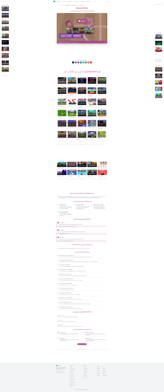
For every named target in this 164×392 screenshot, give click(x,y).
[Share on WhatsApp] (83, 62)
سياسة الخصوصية (85, 368)
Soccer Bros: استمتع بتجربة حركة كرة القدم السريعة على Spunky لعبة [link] (75, 5)
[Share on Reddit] (88, 62)
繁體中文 (98, 368)
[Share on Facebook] (76, 62)
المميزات (84, 373)
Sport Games (63, 5)
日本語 (104, 368)
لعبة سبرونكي (82, 1)
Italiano (104, 373)
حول (84, 378)
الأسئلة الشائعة (85, 377)
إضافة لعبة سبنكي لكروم (59, 370)
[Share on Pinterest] (91, 62)
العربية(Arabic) (105, 375)
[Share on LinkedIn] (81, 62)
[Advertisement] (5, 89)
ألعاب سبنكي (88, 1)
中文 (103, 366)
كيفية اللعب (85, 375)
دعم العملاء (85, 366)
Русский (98, 375)
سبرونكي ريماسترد (72, 385)
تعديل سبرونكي (76, 1)
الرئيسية (64, 1)
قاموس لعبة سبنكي (72, 382)
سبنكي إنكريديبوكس (70, 1)
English (98, 366)
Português (98, 373)
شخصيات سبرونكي (72, 378)
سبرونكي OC (71, 380)
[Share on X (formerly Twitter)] (73, 62)
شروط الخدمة (85, 370)
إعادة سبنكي (71, 377)
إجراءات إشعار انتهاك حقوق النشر (60, 372)
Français (104, 370)
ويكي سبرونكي (72, 383)
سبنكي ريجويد (72, 375)
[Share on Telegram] (86, 62)
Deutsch (98, 370)
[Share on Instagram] (78, 62)
